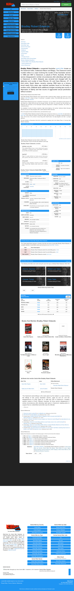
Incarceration (24, 53)
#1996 (57, 249)
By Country (11, 12)
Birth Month (60, 543)
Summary (23, 41)
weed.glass (43, 588)
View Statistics (11, 36)
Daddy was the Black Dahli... (28, 388)
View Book (10, 93)
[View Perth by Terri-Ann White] (28, 364)
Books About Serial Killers (37, 561)
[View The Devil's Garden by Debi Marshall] (45, 364)
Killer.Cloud (23, 8)
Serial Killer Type (25, 45)
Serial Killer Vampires (37, 548)
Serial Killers (56, 1)
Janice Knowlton (43, 388)
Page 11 (31, 438)
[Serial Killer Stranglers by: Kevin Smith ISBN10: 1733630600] (10, 88)
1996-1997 (27, 98)
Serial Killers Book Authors (37, 564)
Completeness (11, 33)
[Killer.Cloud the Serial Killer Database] (10, 4)
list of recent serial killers (11, 544)
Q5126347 (26, 414)
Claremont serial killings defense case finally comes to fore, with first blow (46, 422)
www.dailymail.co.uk (65, 419)
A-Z (11, 9)
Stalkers (36, 8)
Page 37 (31, 444)
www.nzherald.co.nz (28, 417)
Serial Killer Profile (25, 43)
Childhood (23, 50)
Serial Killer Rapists (26, 384)
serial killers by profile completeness (65, 138)
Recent (11, 27)
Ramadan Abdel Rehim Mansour (60, 385)
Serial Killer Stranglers (37, 553)
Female (11, 30)
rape (24, 115)
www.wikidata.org (35, 414)
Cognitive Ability (24, 51)
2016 (15, 545)
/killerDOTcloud (11, 550)
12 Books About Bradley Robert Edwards (32, 61)
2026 (21, 545)
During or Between (60, 530)
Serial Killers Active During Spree (28, 58)
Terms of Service (12, 583)
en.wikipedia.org (41, 413)
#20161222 (49, 254)
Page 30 (31, 443)
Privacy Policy (4, 583)
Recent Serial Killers (60, 527)
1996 (23, 114)
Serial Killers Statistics (39, 446)
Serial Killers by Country (37, 532)
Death (22, 55)
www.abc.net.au (27, 423)
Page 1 (30, 436)
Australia (32, 99)
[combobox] (40, 4)
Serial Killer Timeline (54, 245)
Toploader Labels (51, 588)
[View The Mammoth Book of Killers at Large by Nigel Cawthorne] (28, 347)
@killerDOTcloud (18, 548)
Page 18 (31, 440)
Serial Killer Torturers (37, 545)
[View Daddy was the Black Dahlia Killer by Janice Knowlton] (45, 329)
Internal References (25, 65)
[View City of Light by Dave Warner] (45, 347)
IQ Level (11, 15)
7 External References (26, 63)
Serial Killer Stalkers (37, 543)
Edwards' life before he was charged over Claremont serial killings (43, 419)
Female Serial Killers (37, 537)
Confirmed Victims (61, 551)
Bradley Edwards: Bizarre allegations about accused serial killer (44, 416)
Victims (11, 24)
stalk (22, 115)
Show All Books (46, 392)
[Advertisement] (10, 59)
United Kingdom (37, 530)
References (19, 583)
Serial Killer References (60, 563)
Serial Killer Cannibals (37, 551)
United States (37, 527)
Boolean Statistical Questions (27, 60)
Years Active (11, 21)
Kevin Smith (42, 384)
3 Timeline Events (25, 56)
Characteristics (24, 48)
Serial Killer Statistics (60, 561)
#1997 (57, 252)
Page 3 (30, 437)
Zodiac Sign (11, 18)
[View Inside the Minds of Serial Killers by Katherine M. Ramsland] (63, 329)
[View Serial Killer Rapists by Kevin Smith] (28, 329)
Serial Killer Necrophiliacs (37, 556)
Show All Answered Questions (46, 314)
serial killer (60, 68)
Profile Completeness (61, 553)
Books (63, 1)
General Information (25, 46)
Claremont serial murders (29, 413)
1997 (34, 184)
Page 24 (31, 441)
